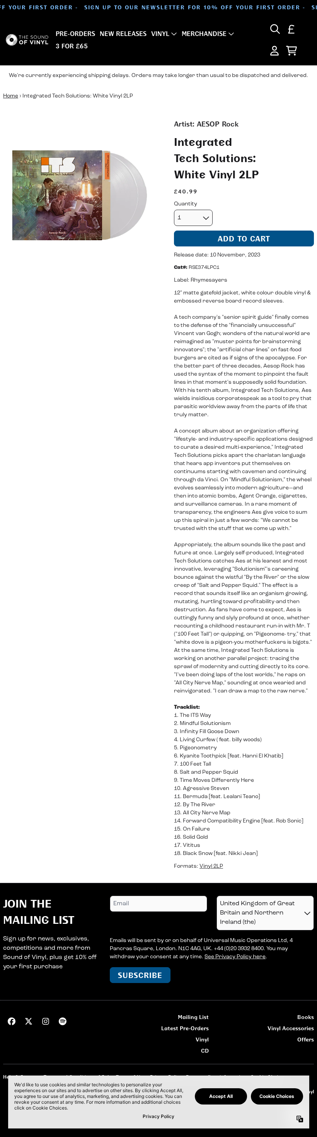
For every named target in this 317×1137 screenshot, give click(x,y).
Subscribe (140, 975)
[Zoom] (80, 196)
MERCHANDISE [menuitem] (204, 34)
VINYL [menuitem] (160, 34)
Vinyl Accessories (291, 1028)
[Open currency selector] (291, 29)
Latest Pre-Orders (185, 1028)
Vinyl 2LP (211, 866)
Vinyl (202, 1039)
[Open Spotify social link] (62, 1021)
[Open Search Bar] (274, 29)
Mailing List (193, 1017)
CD (205, 1050)
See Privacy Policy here (235, 957)
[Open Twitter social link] (28, 1021)
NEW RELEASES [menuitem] (123, 34)
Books (305, 1017)
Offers (305, 1039)
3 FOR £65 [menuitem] (72, 46)
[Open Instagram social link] (45, 1021)
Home (10, 96)
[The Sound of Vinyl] (27, 40)
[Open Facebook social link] (11, 1021)
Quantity (185, 204)
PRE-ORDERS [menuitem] (75, 34)
